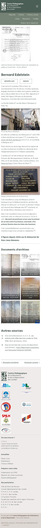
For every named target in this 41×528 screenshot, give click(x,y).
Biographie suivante (31, 362)
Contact (6, 525)
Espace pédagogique (8, 478)
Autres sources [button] (12, 331)
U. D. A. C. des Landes (9, 494)
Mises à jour (5, 458)
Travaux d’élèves (7, 464)
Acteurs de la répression (29, 23)
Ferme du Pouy (6, 163)
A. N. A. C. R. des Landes (10, 504)
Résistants (26, 19)
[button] (25, 137)
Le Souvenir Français (8, 497)
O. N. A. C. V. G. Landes (9, 492)
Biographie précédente (10, 362)
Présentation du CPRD (9, 472)
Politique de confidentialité (26, 523)
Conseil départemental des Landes (14, 489)
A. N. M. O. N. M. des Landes (11, 502)
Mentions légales (7, 523)
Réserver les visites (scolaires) (12, 475)
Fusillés (35, 19)
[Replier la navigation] (37, 6)
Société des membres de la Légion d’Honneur (17, 499)
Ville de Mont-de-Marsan (10, 487)
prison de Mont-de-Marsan (11, 140)
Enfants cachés (32, 15)
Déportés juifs (9, 81)
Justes (17, 19)
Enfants (21, 15)
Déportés (12, 15)
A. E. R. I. (4, 507)
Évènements (5, 461)
